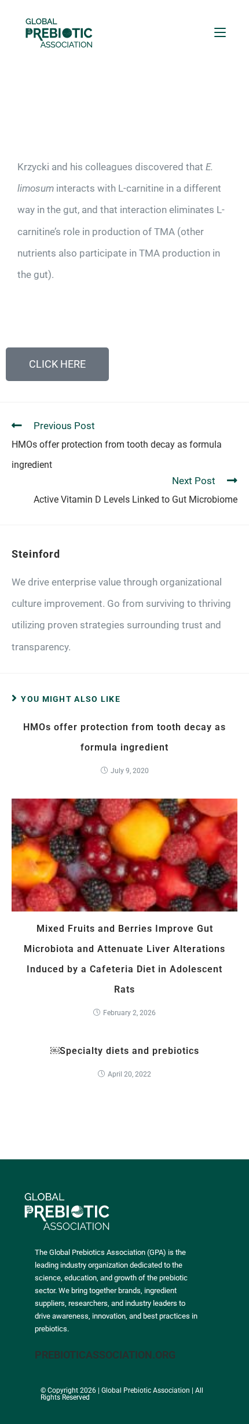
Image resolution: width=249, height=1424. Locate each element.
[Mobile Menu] (220, 32)
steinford (36, 554)
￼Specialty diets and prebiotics (124, 1050)
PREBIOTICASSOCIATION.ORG (105, 1355)
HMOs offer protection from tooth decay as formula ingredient (124, 737)
